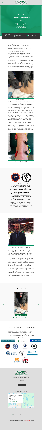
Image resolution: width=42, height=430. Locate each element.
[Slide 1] (13, 317)
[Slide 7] (20, 317)
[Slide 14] (28, 317)
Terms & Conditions (25, 414)
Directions (18, 35)
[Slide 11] (25, 317)
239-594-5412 (21, 388)
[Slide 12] (26, 317)
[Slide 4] (16, 317)
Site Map (32, 414)
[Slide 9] (22, 317)
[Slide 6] (19, 317)
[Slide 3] (15, 317)
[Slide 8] (21, 317)
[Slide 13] (27, 317)
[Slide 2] (14, 317)
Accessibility (10, 414)
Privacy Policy (17, 414)
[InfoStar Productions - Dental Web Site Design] (27, 420)
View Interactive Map (13, 401)
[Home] (21, 2)
